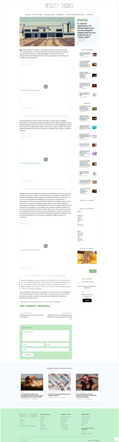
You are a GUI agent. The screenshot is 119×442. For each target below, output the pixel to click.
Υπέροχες (63, 124)
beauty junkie (84, 422)
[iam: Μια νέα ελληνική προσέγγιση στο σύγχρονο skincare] (59, 382)
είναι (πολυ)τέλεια (86, 418)
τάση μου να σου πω (86, 416)
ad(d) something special (87, 433)
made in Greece (82, 20)
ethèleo (22, 193)
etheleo (22, 306)
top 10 (83, 424)
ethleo (46, 54)
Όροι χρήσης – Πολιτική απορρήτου (27, 425)
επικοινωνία (22, 421)
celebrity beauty (64, 424)
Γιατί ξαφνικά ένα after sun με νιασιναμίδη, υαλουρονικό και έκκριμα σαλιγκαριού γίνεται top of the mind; (85, 163)
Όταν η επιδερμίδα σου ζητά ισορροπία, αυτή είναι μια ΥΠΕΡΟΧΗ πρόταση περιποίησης (86, 395)
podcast (21, 423)
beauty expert (64, 420)
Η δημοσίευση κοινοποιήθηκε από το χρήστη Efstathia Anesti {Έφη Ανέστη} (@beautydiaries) (45, 115)
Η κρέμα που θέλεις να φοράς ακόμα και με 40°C (85, 173)
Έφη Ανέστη (82, 41)
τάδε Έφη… (84, 431)
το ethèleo (62, 120)
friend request (64, 426)
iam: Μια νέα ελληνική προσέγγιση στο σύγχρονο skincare (59, 394)
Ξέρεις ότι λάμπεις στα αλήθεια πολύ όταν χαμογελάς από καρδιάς (85, 127)
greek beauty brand (31, 306)
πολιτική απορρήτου (87, 296)
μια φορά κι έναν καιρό (66, 416)
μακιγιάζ (42, 418)
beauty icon (63, 422)
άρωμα (41, 422)
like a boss (42, 426)
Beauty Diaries (25, 440)
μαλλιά (41, 420)
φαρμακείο (42, 424)
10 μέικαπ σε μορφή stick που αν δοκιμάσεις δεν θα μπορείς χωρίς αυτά (85, 181)
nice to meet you (64, 428)
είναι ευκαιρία (85, 420)
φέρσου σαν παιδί (44, 428)
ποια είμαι (22, 419)
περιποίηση (42, 416)
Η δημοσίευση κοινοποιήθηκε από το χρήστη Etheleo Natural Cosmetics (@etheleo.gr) (46, 188)
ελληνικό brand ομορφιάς (43, 306)
